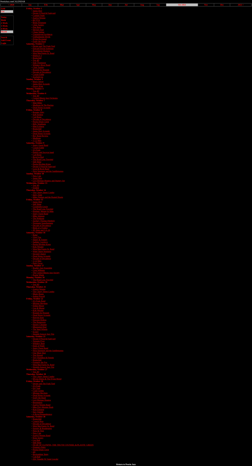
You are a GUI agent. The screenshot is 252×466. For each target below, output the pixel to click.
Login (3, 43)
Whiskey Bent (39, 343)
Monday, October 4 (34, 89)
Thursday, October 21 (36, 287)
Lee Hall (36, 440)
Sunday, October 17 (35, 266)
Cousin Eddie (38, 74)
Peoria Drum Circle (41, 122)
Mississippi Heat (39, 327)
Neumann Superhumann (43, 223)
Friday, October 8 (34, 110)
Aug (142, 5)
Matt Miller (37, 103)
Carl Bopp (37, 117)
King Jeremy (38, 438)
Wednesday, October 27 (36, 369)
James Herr (37, 11)
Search (4, 37)
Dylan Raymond (40, 39)
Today (4, 17)
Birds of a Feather (40, 228)
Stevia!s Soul (38, 30)
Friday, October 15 (34, 199)
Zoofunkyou (38, 77)
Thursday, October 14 (36, 190)
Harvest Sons (38, 317)
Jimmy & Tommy (40, 240)
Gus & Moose (38, 308)
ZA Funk (36, 150)
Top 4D (36, 60)
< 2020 (11, 5)
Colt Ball (36, 457)
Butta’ (35, 235)
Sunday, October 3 (34, 79)
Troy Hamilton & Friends (43, 358)
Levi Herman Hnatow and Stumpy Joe (49, 181)
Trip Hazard (38, 355)
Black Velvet (38, 81)
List (2, 11)
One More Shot (39, 353)
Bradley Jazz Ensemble (42, 268)
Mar (62, 5)
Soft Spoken (38, 115)
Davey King (38, 86)
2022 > (241, 5)
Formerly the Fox (40, 362)
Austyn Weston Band (41, 405)
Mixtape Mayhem (40, 303)
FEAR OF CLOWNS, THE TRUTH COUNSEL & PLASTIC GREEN (63, 445)
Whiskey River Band (41, 65)
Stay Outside (38, 412)
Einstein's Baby (39, 447)
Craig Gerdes (38, 391)
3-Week (4, 26)
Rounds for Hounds (41, 70)
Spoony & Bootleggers (42, 428)
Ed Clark (36, 388)
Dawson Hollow (40, 320)
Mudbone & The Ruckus (43, 105)
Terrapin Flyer (39, 341)
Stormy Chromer (40, 325)
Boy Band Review (40, 136)
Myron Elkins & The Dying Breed (47, 379)
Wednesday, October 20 (36, 282)
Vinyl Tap (37, 237)
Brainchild (37, 58)
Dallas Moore (38, 306)
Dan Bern (37, 27)
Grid (3, 8)
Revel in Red (38, 157)
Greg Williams (39, 270)
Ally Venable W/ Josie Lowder (45, 459)
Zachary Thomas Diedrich (44, 221)
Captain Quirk (39, 15)
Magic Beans (38, 294)
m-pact (35, 332)
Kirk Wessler (38, 247)
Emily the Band (39, 41)
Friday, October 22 (34, 299)
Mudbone (37, 138)
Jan (30, 5)
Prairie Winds (38, 275)
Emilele (36, 188)
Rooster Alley (38, 112)
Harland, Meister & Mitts (43, 211)
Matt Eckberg (38, 126)
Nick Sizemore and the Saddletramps (48, 171)
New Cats (37, 176)
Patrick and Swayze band (43, 152)
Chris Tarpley (38, 25)
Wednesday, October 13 (36, 183)
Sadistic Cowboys (40, 242)
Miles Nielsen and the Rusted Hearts (48, 197)
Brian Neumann (39, 22)
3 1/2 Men (37, 140)
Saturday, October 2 (35, 44)
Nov (206, 5)
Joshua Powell (39, 296)
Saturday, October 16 (35, 232)
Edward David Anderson (43, 48)
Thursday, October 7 (35, 100)
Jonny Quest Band (40, 145)
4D (34, 452)
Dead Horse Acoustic (42, 107)
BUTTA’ (36, 20)
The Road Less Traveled (43, 159)
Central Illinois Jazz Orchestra (45, 98)
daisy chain (37, 195)
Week (3, 20)
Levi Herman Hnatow (42, 400)
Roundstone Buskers (41, 51)
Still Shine (37, 162)
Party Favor (38, 263)
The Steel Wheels (40, 329)
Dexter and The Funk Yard (44, 46)
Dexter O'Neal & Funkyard (44, 13)
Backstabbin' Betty (40, 454)
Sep (158, 5)
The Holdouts (38, 218)
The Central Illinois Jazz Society (46, 273)
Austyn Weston (39, 18)
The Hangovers (39, 322)
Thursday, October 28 (36, 374)
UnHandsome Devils (41, 37)
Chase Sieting (38, 32)
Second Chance (39, 254)
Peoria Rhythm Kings (42, 164)
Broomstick (37, 402)
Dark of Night (38, 346)
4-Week (4, 29)
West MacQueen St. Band (43, 53)
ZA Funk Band (39, 301)
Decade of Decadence (42, 72)
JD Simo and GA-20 (41, 230)
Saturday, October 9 (35, 143)
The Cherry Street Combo (43, 192)
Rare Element (38, 409)
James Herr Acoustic (41, 84)
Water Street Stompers (42, 251)
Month (4, 32)
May (94, 5)
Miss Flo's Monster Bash (43, 407)
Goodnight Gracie (40, 207)
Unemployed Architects (42, 34)
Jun (110, 5)
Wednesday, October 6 (36, 93)
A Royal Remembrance (42, 414)
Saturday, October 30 (35, 417)
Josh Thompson (39, 63)
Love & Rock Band (41, 169)
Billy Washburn (39, 124)
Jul (126, 5)
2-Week (4, 23)
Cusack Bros (38, 421)
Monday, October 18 (35, 277)
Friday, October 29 (34, 381)
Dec (222, 5)
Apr (78, 5)
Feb (46, 5)
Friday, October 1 (34, 8)
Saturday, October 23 (35, 336)
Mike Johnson (38, 216)
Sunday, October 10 (35, 174)
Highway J (37, 56)
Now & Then (38, 431)
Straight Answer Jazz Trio (43, 334)
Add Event (6, 40)
